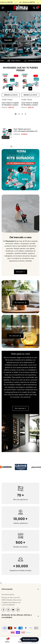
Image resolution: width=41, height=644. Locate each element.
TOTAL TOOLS (7, 100)
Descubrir (8, 40)
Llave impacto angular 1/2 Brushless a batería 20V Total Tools (10, 104)
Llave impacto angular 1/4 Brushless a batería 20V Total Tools (30, 104)
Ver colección (19, 302)
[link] (20, 296)
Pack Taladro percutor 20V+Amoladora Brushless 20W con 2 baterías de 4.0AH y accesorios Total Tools (26, 130)
